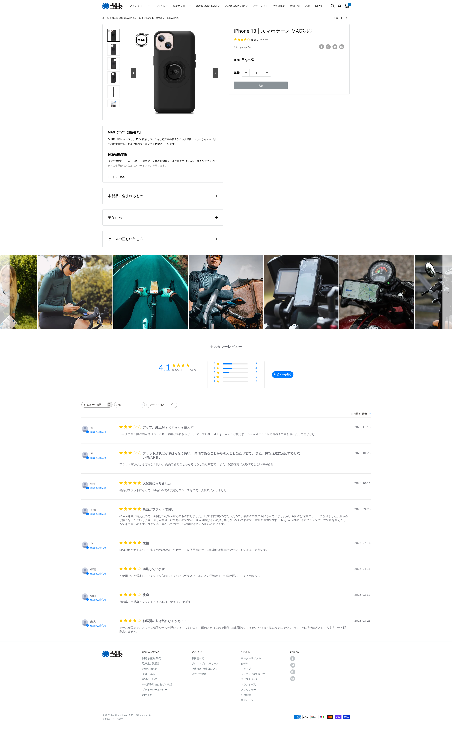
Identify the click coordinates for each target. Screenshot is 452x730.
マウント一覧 (248, 684)
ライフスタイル (249, 679)
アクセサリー (248, 689)
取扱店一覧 (198, 658)
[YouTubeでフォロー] (295, 678)
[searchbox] (94, 404)
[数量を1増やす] (267, 72)
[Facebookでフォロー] (295, 658)
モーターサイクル (251, 658)
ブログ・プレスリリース (205, 663)
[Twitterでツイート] (334, 46)
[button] (5, 292)
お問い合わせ (149, 668)
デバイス (160, 5)
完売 (260, 85)
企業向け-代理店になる (204, 668)
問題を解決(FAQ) (151, 658)
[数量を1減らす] (245, 72)
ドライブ (246, 668)
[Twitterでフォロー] (295, 665)
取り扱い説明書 (151, 663)
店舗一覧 (295, 5)
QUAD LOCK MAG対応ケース (126, 18)
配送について (149, 679)
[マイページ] (339, 6)
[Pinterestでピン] (328, 46)
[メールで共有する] (341, 46)
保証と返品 (148, 673)
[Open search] (333, 6)
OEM (307, 5)
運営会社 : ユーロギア (112, 719)
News (318, 5)
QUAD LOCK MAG (206, 5)
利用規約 (147, 694)
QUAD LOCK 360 (235, 5)
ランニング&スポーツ (253, 673)
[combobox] (129, 405)
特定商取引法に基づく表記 (157, 684)
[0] (346, 6)
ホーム (105, 18)
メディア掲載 (199, 673)
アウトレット (260, 5)
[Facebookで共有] (321, 46)
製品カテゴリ (180, 5)
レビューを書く (282, 374)
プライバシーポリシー (154, 689)
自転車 (244, 663)
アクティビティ (138, 5)
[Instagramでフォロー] (295, 671)
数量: (237, 72)
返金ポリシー (248, 699)
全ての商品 (279, 5)
